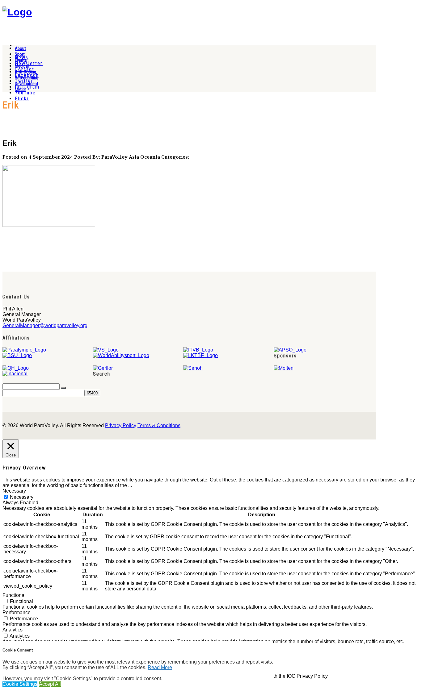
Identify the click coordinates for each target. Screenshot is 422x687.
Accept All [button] (50, 684)
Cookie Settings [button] (19, 684)
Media (20, 89)
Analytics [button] (12, 629)
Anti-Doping (25, 72)
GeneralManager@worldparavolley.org (44, 325)
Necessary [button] (14, 490)
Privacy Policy (120, 425)
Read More (160, 667)
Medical (22, 66)
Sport (20, 54)
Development (26, 83)
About (20, 48)
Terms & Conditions (158, 425)
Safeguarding (26, 78)
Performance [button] (16, 612)
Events (21, 60)
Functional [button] (14, 595)
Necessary (21, 497)
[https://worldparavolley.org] (17, 12)
